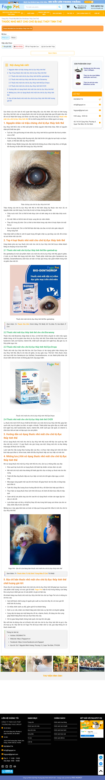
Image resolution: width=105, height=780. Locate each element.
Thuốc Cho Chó (23, 324)
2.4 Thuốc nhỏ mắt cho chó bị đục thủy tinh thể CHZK (27, 86)
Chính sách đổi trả (59, 738)
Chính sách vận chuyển (60, 726)
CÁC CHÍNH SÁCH (83, 13)
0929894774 (8, 746)
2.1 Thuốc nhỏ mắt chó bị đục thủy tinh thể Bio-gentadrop (29, 76)
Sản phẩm (31, 734)
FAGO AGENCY (77, 778)
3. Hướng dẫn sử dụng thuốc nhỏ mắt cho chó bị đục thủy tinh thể (30, 89)
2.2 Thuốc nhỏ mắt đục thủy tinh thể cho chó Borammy (28, 79)
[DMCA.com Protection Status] (13, 770)
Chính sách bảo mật (60, 734)
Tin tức (30, 738)
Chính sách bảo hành (60, 730)
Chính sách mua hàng (60, 722)
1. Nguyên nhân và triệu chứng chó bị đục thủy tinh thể (26, 70)
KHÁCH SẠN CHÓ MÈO (43, 13)
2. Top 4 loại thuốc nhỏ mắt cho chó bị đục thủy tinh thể (26, 73)
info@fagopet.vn (9, 750)
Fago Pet (38, 590)
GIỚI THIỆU (30, 13)
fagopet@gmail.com (11, 754)
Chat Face (100, 766)
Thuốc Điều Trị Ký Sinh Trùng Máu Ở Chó (32, 573)
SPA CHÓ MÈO (57, 13)
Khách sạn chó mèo (33, 726)
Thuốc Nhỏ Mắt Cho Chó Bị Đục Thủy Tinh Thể (17, 28)
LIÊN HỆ (96, 13)
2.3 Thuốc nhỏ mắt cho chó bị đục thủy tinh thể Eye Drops (29, 83)
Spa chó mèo (32, 730)
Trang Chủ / (5, 18)
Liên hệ (30, 742)
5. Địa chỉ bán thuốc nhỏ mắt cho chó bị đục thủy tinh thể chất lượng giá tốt (31, 99)
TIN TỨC (69, 13)
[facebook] (3, 766)
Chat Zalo (100, 759)
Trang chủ (31, 722)
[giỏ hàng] (68, 7)
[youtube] (15, 766)
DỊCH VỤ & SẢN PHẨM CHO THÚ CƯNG (11, 13)
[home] (11, 7)
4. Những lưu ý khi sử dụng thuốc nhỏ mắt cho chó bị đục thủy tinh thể (30, 94)
